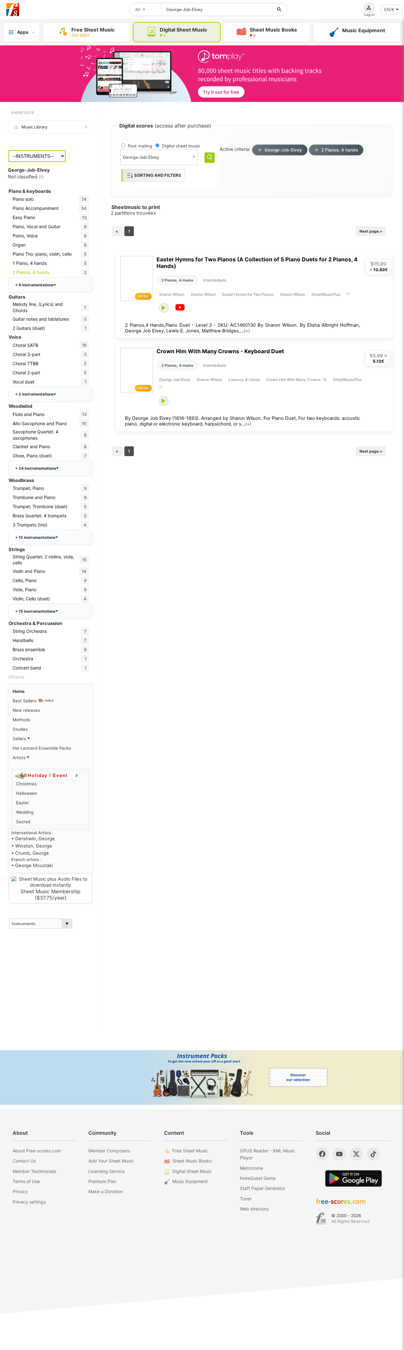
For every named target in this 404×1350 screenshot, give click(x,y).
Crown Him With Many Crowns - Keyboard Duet (220, 351)
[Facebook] (322, 1154)
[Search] (210, 157)
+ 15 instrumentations (35, 537)
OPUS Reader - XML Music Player (267, 1154)
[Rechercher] (279, 9)
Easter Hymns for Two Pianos (248, 294)
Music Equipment (190, 1181)
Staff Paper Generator (262, 1188)
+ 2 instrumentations (34, 394)
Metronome (251, 1168)
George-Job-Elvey (283, 149)
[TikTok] (373, 1154)
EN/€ (389, 9)
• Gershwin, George (33, 839)
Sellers (20, 738)
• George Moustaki (32, 865)
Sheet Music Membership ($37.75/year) (50, 894)
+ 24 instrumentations (35, 468)
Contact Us (24, 1160)
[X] (356, 1154)
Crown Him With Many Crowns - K (296, 379)
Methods (21, 719)
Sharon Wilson (171, 294)
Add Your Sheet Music (111, 1160)
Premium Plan (102, 1181)
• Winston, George (31, 846)
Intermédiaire (214, 280)
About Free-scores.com (37, 1150)
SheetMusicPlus (326, 294)
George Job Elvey (174, 379)
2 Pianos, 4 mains (177, 280)
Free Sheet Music (190, 1150)
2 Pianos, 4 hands (339, 149)
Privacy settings (29, 1201)
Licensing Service (106, 1171)
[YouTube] (339, 1154)
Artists (20, 757)
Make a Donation (105, 1191)
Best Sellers (25, 700)
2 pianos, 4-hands (244, 379)
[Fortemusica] (321, 1218)
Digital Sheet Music (192, 1171)
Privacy (20, 1191)
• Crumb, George (30, 853)
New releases (26, 710)
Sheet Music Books (191, 1160)
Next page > (370, 231)
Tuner (246, 1198)
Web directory (254, 1208)
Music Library (34, 126)
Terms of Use (26, 1181)
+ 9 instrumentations (34, 284)
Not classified (26, 177)
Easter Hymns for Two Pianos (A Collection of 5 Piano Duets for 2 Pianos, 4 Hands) (257, 262)
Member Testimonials (34, 1171)
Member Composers (109, 1150)
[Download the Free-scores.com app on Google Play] (353, 1178)
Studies (20, 729)
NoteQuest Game (258, 1178)
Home (19, 691)
